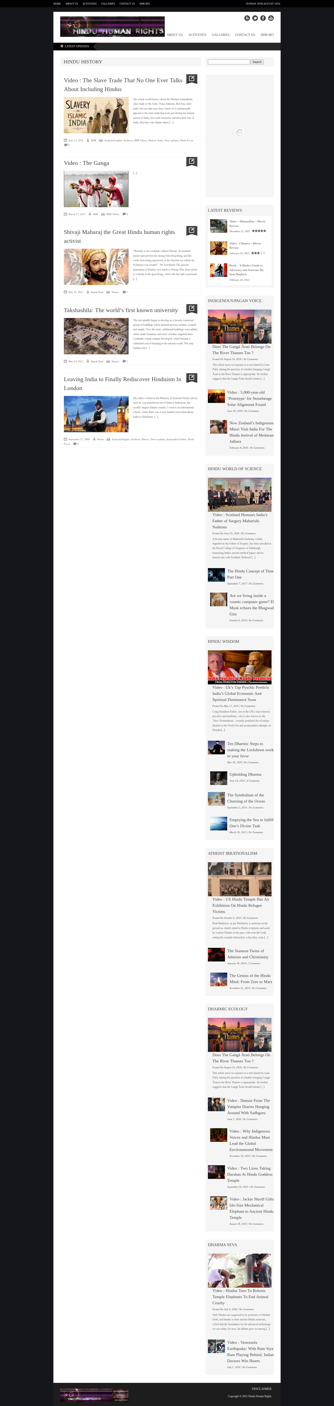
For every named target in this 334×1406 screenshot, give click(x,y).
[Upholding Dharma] (218, 778)
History (152, 140)
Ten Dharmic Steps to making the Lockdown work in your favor (250, 749)
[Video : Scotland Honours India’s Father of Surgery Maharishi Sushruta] (242, 495)
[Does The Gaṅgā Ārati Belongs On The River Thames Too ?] (242, 327)
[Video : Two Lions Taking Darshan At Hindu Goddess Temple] (216, 1172)
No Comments (251, 359)
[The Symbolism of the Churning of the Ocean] (216, 799)
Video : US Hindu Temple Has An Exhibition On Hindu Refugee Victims (240, 905)
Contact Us (127, 3)
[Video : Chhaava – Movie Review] (218, 248)
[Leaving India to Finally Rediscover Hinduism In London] (190, 378)
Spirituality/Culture (176, 439)
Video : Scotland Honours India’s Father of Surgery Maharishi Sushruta (239, 520)
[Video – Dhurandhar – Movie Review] (218, 226)
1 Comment (254, 963)
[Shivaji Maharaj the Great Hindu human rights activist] (190, 231)
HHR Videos (140, 140)
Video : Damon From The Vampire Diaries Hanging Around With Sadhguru (248, 1106)
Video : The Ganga (86, 163)
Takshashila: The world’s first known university (121, 310)
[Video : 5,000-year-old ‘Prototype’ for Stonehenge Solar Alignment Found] (216, 396)
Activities (89, 3)
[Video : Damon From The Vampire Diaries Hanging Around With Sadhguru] (216, 1104)
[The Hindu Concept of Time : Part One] (216, 575)
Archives (128, 140)
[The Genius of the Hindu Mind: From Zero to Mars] (218, 979)
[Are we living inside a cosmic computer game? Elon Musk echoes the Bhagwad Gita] (218, 599)
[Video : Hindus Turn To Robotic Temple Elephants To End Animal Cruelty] (242, 1271)
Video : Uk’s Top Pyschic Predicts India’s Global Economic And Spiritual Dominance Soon (240, 693)
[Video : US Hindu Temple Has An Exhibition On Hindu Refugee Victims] (242, 879)
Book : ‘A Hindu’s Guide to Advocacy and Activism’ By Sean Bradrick (246, 270)
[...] (171, 122)
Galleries (108, 3)
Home (57, 3)
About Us (71, 3)
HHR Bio (145, 3)
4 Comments (253, 780)
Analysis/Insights (113, 140)
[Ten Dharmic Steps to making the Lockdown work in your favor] (216, 747)
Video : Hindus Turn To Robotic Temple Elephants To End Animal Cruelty (240, 1296)
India (160, 140)
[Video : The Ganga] (190, 162)
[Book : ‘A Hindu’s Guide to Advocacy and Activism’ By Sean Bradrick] (218, 270)
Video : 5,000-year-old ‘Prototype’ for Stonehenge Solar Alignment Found (249, 398)
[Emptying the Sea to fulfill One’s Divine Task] (218, 823)
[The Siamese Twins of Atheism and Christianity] (216, 954)
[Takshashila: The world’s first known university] (190, 309)
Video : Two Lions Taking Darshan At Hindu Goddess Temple (249, 1174)
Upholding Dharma (245, 774)
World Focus (186, 140)
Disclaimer (262, 1389)
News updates (171, 140)
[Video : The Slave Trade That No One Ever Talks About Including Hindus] (190, 79)
